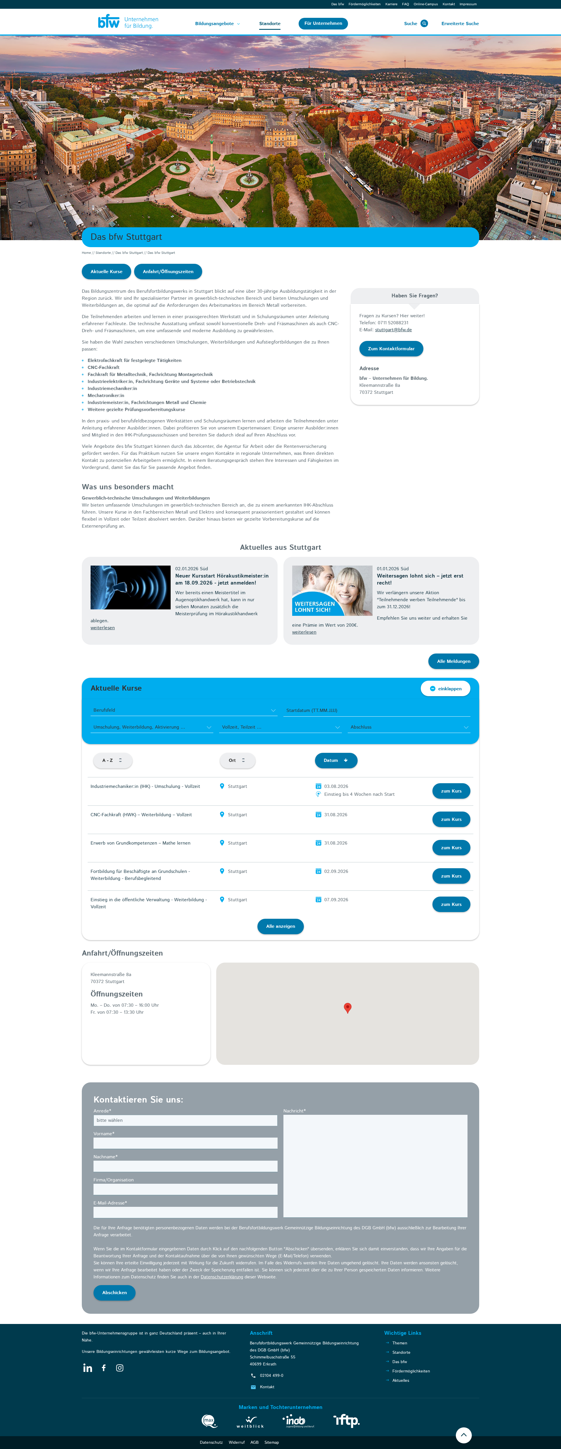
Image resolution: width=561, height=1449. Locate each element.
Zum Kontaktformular (391, 349)
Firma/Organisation (114, 1180)
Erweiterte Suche (460, 23)
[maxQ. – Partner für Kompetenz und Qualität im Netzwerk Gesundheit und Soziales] (210, 1422)
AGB (254, 1442)
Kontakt (449, 4)
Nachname (105, 1157)
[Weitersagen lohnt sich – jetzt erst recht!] (332, 591)
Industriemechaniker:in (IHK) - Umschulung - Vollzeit (145, 786)
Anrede (102, 1111)
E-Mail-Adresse (110, 1203)
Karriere (391, 4)
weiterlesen (103, 628)
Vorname (104, 1134)
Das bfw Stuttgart (129, 252)
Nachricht (294, 1111)
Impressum (468, 4)
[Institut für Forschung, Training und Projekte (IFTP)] (346, 1422)
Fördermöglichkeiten (365, 4)
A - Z (108, 760)
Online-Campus (426, 4)
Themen (399, 1343)
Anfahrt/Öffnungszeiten (168, 271)
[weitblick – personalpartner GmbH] (250, 1423)
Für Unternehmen (323, 23)
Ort (233, 760)
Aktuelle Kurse (106, 271)
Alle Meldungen (453, 661)
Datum (332, 760)
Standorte (269, 23)
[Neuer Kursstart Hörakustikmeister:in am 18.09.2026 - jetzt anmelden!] (131, 587)
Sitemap (271, 1442)
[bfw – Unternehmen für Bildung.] (121, 21)
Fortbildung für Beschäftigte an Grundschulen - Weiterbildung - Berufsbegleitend (140, 875)
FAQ (405, 4)
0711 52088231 (393, 323)
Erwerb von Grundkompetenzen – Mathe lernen (141, 843)
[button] (348, 1008)
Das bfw (337, 4)
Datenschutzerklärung (222, 1277)
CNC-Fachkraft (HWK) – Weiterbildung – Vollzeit (141, 815)
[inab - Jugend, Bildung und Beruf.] (298, 1422)
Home (86, 252)
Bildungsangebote (214, 23)
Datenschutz (211, 1442)
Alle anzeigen (280, 926)
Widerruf (237, 1442)
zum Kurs (451, 791)
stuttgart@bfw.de (393, 330)
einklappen (450, 689)
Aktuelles (400, 1381)
